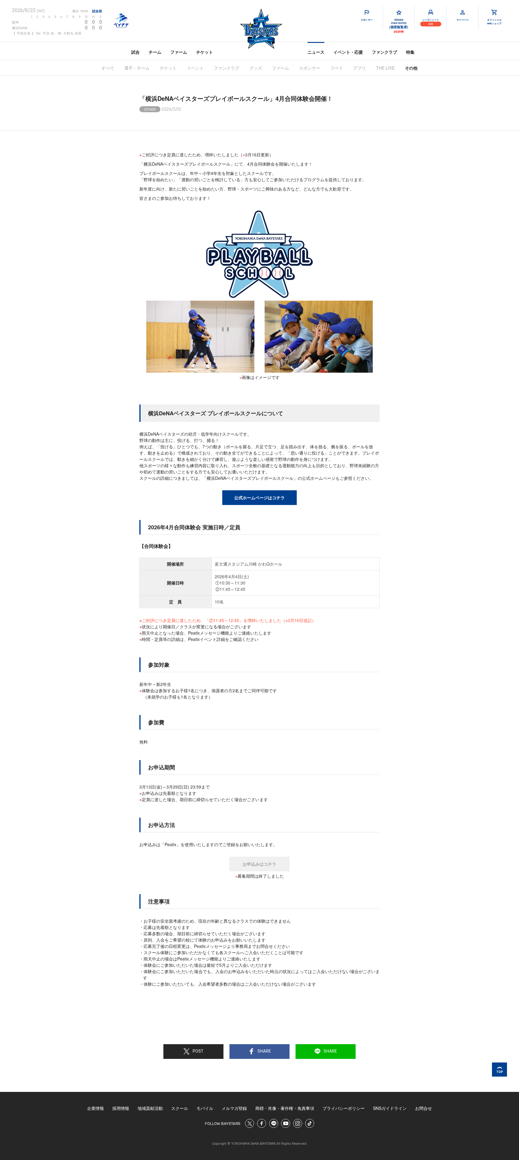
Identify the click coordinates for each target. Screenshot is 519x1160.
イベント (195, 68)
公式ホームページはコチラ (259, 497)
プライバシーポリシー (344, 1108)
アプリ (359, 68)
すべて (108, 68)
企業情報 (95, 1108)
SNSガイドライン (390, 1108)
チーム (155, 52)
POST (198, 1051)
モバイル (204, 1108)
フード (336, 68)
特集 (410, 52)
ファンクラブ (384, 52)
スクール (179, 1108)
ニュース (316, 52)
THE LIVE (385, 68)
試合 (135, 52)
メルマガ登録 (234, 1108)
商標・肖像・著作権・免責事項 (284, 1108)
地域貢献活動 (150, 1108)
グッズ (255, 68)
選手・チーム (137, 68)
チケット (204, 52)
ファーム (178, 52)
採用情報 (120, 1108)
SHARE (264, 1051)
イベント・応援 (348, 52)
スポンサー (309, 68)
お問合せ (423, 1108)
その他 (411, 68)
